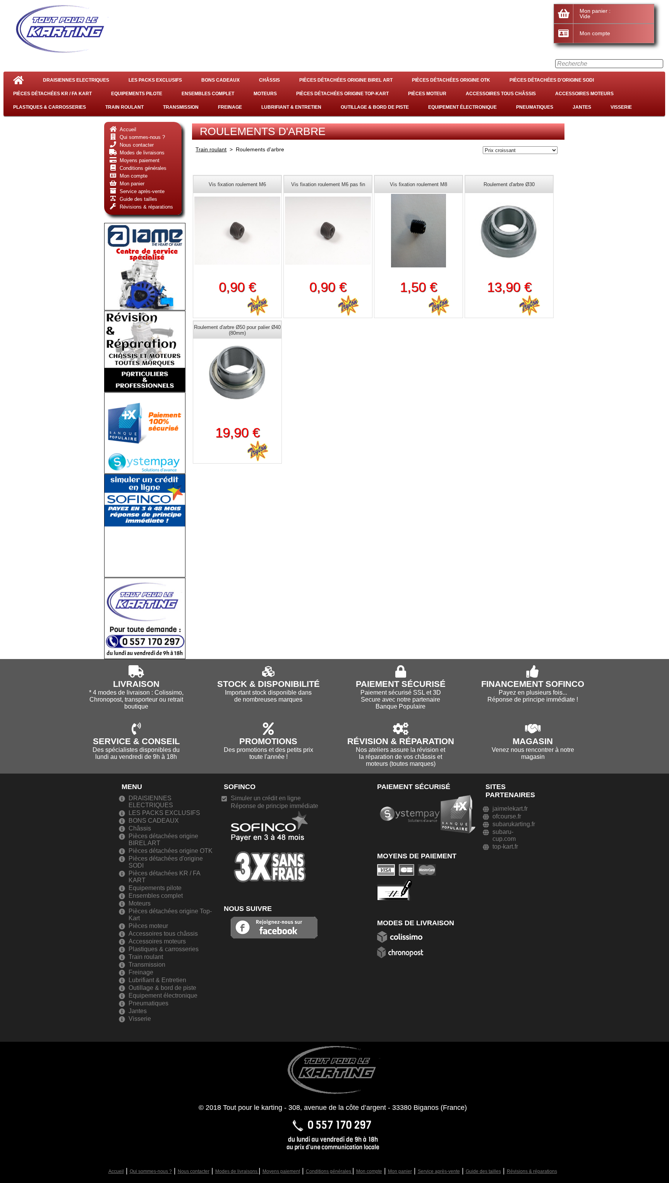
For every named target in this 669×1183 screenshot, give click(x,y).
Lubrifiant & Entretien (291, 107)
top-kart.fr (505, 846)
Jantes (582, 107)
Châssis (269, 80)
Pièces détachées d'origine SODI (551, 80)
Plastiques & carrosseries (49, 107)
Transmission (181, 107)
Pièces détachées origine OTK (451, 80)
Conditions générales (329, 1171)
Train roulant (124, 107)
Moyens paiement (281, 1171)
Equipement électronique (462, 107)
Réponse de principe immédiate (274, 806)
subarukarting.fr (513, 824)
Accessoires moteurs (584, 93)
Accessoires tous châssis (501, 93)
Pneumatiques (534, 107)
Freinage (230, 107)
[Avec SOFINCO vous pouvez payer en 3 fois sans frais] (269, 845)
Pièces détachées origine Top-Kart (342, 93)
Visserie (621, 107)
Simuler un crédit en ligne (266, 798)
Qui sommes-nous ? (151, 1171)
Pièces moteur (427, 93)
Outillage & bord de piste (375, 107)
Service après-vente (439, 1171)
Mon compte (369, 1171)
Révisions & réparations (532, 1171)
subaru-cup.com (504, 835)
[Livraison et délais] (402, 936)
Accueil (116, 1171)
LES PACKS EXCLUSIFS (155, 80)
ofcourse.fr (506, 816)
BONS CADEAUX (220, 80)
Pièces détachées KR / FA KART (52, 93)
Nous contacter (193, 1171)
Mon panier (400, 1171)
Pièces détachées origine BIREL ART (346, 80)
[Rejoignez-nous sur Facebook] (274, 927)
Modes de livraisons (237, 1171)
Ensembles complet (208, 93)
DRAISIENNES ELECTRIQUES (76, 80)
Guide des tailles (483, 1171)
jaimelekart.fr (510, 808)
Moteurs (265, 93)
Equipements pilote (136, 93)
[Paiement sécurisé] (408, 869)
